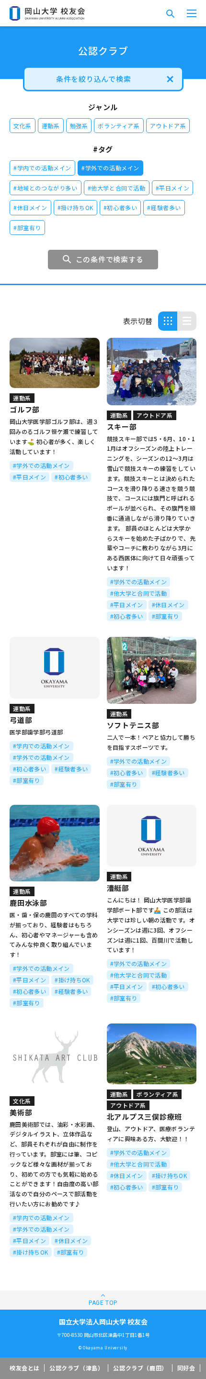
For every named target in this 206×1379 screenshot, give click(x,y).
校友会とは (25, 1368)
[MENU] (191, 13)
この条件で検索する (110, 259)
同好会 (186, 1368)
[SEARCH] (170, 13)
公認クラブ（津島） (76, 1368)
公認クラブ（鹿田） (140, 1368)
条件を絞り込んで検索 (93, 79)
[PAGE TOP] (103, 1300)
